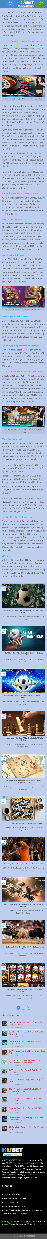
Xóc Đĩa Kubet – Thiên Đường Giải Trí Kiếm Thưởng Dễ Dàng (26, 1118)
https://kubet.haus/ (19, 1198)
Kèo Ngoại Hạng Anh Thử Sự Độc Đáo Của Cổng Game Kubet (23, 611)
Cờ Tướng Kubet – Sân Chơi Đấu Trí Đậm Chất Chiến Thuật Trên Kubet (23, 782)
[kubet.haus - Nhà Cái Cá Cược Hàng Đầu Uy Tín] (25, 4)
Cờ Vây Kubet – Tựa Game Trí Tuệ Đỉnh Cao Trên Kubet (23, 823)
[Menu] (3, 4)
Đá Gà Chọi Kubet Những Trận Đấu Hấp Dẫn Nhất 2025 (24, 864)
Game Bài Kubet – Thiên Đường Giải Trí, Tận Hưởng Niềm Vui (23, 990)
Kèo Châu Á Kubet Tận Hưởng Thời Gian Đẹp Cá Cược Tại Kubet (23, 654)
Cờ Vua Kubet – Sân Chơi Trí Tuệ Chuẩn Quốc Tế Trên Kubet (23, 739)
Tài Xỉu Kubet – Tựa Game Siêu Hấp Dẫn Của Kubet (26, 1128)
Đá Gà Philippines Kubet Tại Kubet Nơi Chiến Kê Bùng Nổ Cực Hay (23, 905)
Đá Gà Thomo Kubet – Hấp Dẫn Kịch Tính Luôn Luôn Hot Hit (23, 948)
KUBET (19, 1194)
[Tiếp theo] (29, 1008)
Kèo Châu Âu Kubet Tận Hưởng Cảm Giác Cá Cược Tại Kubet (23, 696)
